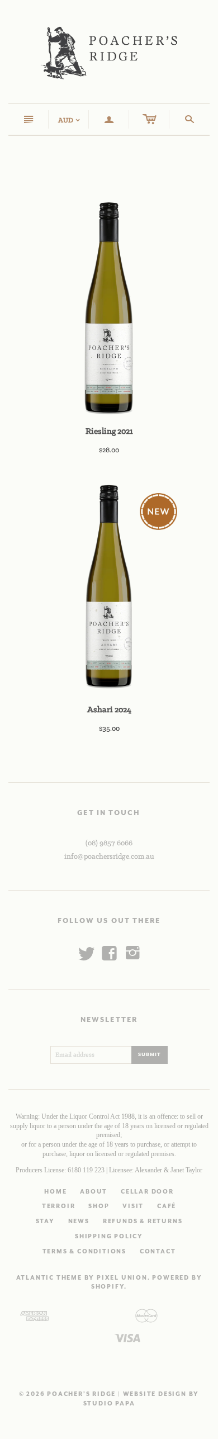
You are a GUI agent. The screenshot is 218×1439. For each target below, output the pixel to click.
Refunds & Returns (143, 1221)
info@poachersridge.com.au (109, 857)
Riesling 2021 (109, 431)
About (93, 1191)
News (78, 1221)
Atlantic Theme (49, 1277)
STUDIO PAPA (109, 1403)
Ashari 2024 (109, 710)
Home (55, 1191)
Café (166, 1206)
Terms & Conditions (84, 1251)
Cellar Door (147, 1191)
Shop (98, 1206)
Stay (45, 1221)
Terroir (58, 1206)
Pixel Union (122, 1277)
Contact (158, 1251)
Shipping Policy (109, 1236)
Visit (133, 1206)
